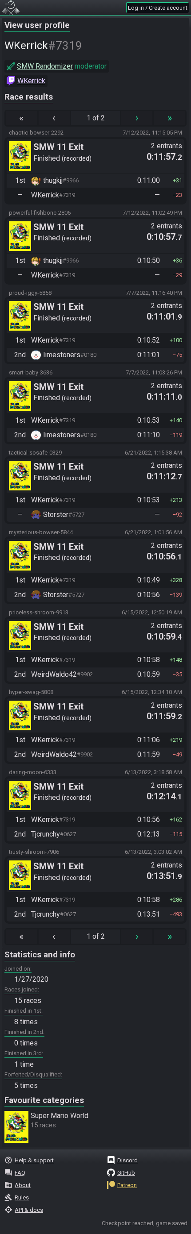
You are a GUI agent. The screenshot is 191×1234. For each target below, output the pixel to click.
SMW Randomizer (45, 66)
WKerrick (31, 81)
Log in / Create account (157, 7)
